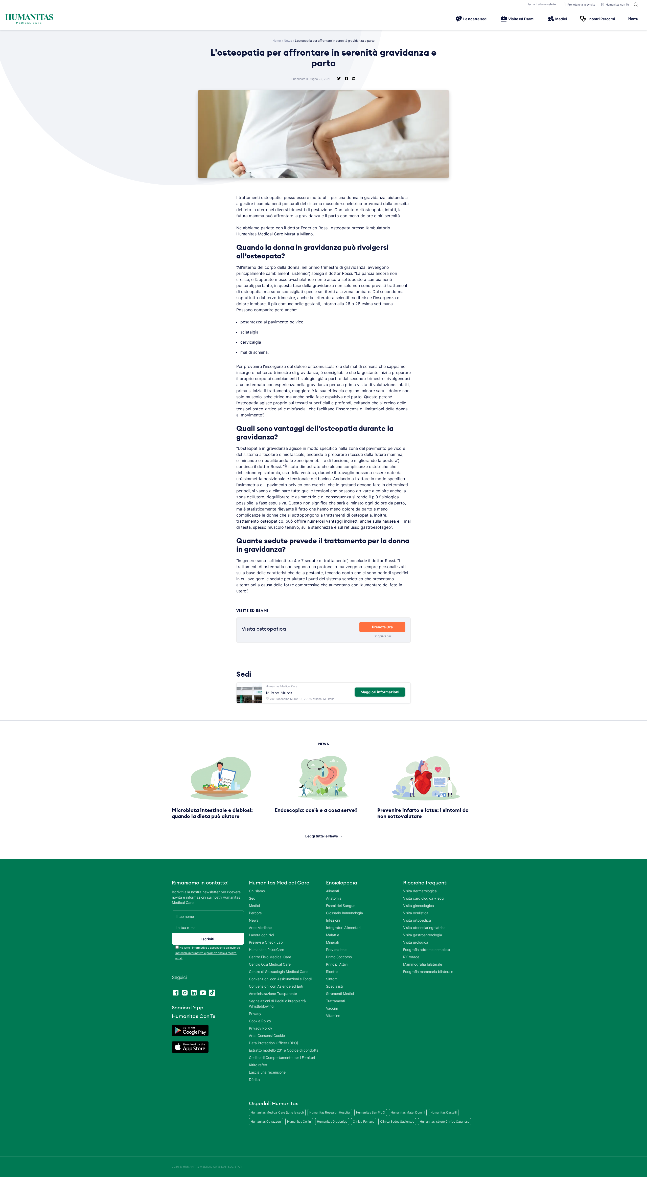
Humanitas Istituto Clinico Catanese (445, 1121)
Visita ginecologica (418, 905)
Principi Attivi (337, 964)
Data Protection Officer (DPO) (273, 1043)
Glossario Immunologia (344, 913)
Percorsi (255, 913)
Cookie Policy (260, 1021)
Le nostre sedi (475, 19)
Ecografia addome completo (426, 949)
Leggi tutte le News (321, 836)
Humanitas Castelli (443, 1112)
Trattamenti (335, 1001)
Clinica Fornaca (364, 1121)
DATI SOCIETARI (231, 1166)
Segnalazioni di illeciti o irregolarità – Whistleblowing (279, 1003)
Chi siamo (257, 891)
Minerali (332, 942)
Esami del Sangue (340, 905)
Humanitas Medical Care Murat (265, 233)
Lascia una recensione (267, 1072)
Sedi (252, 898)
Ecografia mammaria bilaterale (428, 971)
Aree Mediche (260, 927)
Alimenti (332, 891)
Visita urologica (415, 942)
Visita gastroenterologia (422, 935)
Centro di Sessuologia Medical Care (278, 971)
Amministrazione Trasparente (273, 993)
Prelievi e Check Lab (266, 942)
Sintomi (332, 979)
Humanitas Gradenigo (332, 1121)
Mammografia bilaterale (422, 964)
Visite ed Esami (521, 19)
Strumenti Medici (340, 993)
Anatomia (333, 898)
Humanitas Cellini (299, 1121)
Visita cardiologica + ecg (423, 898)
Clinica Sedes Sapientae (397, 1121)
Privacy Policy (260, 1028)
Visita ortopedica (417, 920)
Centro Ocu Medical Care (270, 964)
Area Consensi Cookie (267, 1035)
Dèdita (254, 1079)
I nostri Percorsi (601, 19)
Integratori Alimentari (343, 927)
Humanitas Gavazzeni (266, 1121)
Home (276, 40)
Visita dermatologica (420, 891)
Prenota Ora (382, 627)
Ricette (332, 971)
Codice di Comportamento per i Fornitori (282, 1057)
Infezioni (333, 920)
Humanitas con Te (617, 4)
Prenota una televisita (581, 4)
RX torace (411, 957)
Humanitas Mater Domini (408, 1112)
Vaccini (332, 1008)
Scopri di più (382, 636)
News (633, 18)
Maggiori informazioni (380, 692)
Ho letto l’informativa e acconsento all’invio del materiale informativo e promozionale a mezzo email (208, 953)
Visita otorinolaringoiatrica (424, 927)
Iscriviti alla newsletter (542, 4)
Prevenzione (336, 949)
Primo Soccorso (339, 957)
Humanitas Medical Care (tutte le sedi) (277, 1112)
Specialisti (334, 986)
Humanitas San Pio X (370, 1112)
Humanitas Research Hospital (329, 1112)
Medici (561, 19)
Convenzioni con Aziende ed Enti (276, 986)
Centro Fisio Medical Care (270, 957)
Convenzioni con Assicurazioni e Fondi (280, 979)
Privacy (255, 1013)
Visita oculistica (415, 913)
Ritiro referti (258, 1065)
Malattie (332, 935)
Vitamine (333, 1015)
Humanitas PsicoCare (266, 949)
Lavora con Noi (261, 935)
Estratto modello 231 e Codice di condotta (283, 1050)
